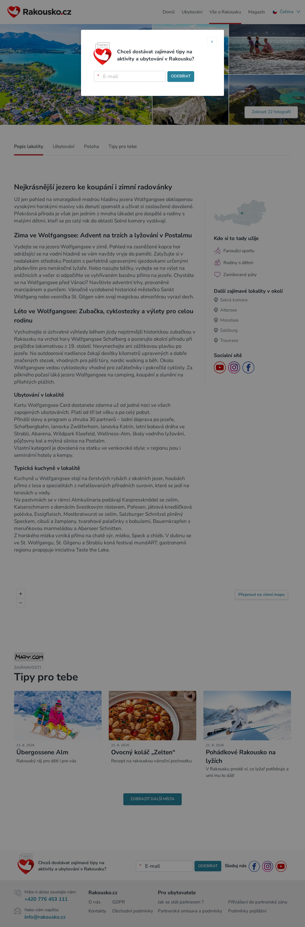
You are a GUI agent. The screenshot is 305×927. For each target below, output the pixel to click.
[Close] (212, 41)
